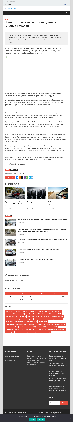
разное (42, 329)
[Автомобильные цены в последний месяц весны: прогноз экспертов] (10, 220)
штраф (18, 332)
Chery (9, 311)
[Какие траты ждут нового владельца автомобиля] (10, 259)
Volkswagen (46, 314)
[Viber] (25, 177)
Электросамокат (56, 319)
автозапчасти (20, 321)
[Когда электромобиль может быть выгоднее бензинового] (10, 249)
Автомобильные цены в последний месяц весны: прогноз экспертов (42, 219)
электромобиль (44, 332)
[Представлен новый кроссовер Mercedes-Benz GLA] (15, 200)
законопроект (60, 324)
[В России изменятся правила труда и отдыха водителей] (58, 200)
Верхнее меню (11, 1)
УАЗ (36, 319)
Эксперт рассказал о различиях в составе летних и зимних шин (34, 204)
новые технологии (12, 329)
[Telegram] (32, 177)
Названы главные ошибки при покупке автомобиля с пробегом (57, 381)
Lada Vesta (10, 314)
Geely (17, 311)
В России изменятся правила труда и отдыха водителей (57, 204)
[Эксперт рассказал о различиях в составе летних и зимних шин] (36, 200)
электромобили (30, 332)
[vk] (65, 5)
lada (47, 311)
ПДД (47, 316)
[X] (22, 177)
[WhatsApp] (27, 177)
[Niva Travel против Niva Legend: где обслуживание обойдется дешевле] (10, 240)
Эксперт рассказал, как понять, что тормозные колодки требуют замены (57, 388)
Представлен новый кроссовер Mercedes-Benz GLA (14, 204)
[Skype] (30, 177)
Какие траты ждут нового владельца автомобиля (35, 259)
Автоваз (57, 314)
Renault (20, 314)
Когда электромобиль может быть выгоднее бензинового (38, 249)
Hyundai (33, 311)
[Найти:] (58, 403)
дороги (41, 324)
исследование (12, 327)
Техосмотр (28, 319)
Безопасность (11, 316)
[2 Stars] (7, 173)
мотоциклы (52, 327)
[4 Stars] (10, 173)
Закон (30, 316)
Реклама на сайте (11, 360)
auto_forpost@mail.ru (12, 356)
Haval (24, 311)
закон (50, 324)
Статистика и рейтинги (14, 319)
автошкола (42, 321)
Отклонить (41, 419)
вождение (32, 324)
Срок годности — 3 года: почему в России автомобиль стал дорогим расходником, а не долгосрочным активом (42, 230)
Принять (32, 419)
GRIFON (11, 302)
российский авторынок (56, 329)
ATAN (10, 296)
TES (11, 299)
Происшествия (57, 316)
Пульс (7, 19)
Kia (41, 311)
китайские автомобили (27, 327)
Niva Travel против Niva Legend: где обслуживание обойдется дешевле (42, 239)
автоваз (9, 321)
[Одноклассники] (20, 177)
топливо (10, 332)
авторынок (13, 170)
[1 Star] (6, 173)
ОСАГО (39, 316)
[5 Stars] (11, 173)
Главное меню (14, 13)
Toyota (36, 314)
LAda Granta (56, 311)
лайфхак (42, 327)
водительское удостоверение (16, 324)
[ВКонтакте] (17, 177)
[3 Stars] (9, 173)
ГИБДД (22, 316)
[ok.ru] (67, 5)
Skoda (28, 314)
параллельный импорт (29, 329)
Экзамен (44, 319)
